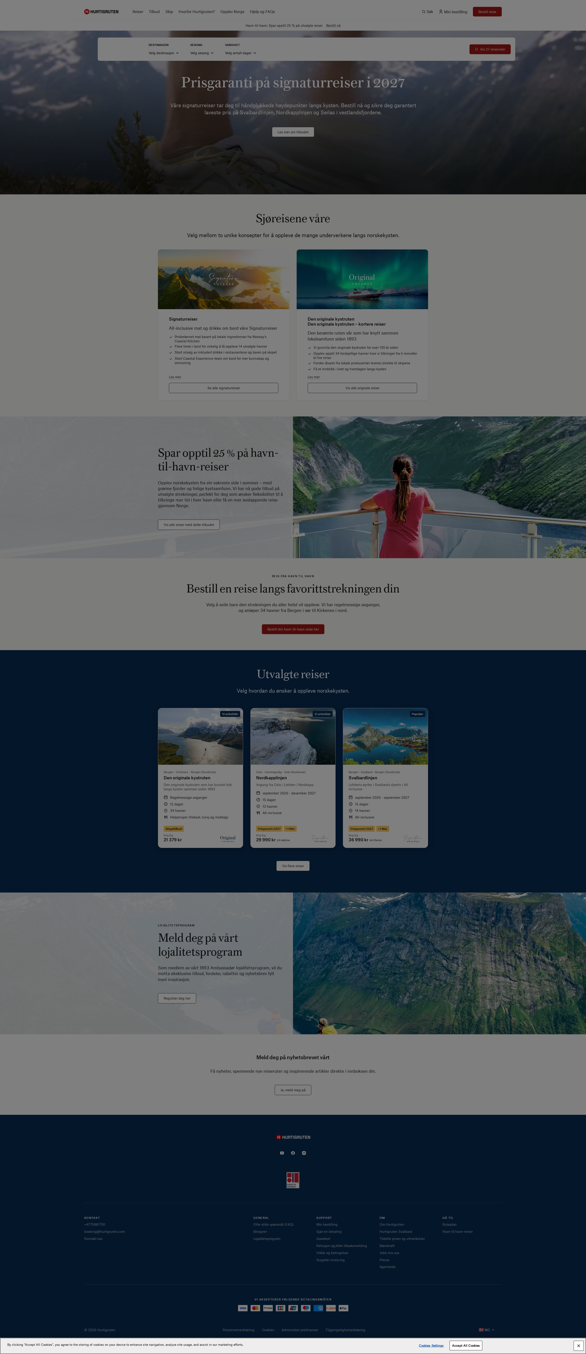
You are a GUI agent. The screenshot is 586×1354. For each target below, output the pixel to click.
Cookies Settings (431, 1345)
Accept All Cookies (466, 1345)
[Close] (579, 1346)
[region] (293, 1346)
